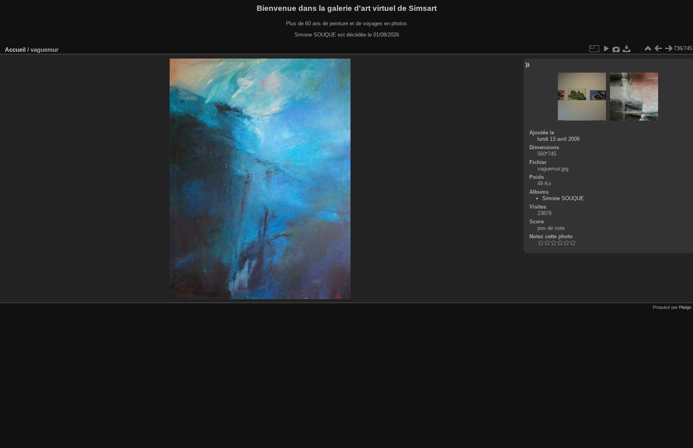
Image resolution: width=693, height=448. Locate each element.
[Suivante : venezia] (668, 48)
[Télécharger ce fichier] (627, 48)
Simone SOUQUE (563, 198)
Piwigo (685, 307)
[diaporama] (606, 48)
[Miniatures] (647, 48)
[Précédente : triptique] (658, 48)
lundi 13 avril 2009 (558, 139)
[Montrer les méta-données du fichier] (616, 48)
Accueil (15, 49)
